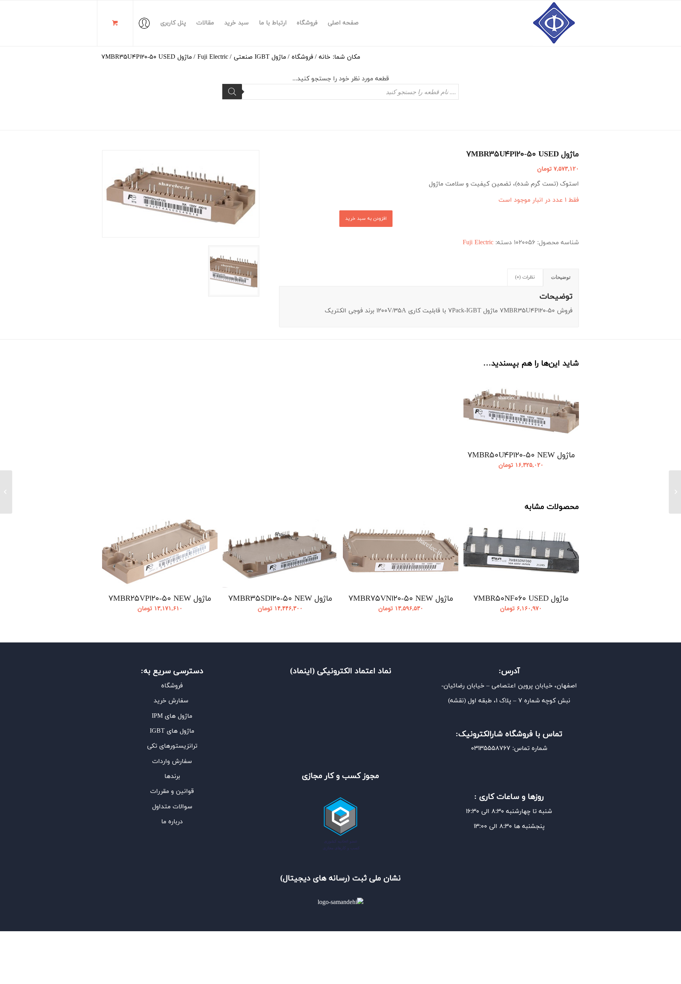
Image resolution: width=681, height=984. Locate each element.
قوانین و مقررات (172, 791)
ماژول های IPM (172, 716)
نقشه (457, 700)
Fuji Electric (478, 242)
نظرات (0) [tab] (525, 277)
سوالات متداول (172, 806)
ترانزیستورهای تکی (172, 746)
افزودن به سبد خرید (366, 218)
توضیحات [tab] (561, 277)
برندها (172, 776)
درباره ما (172, 821)
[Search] (232, 91)
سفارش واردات (172, 761)
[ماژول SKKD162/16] (675, 492)
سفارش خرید (172, 700)
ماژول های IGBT (172, 731)
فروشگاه (172, 685)
